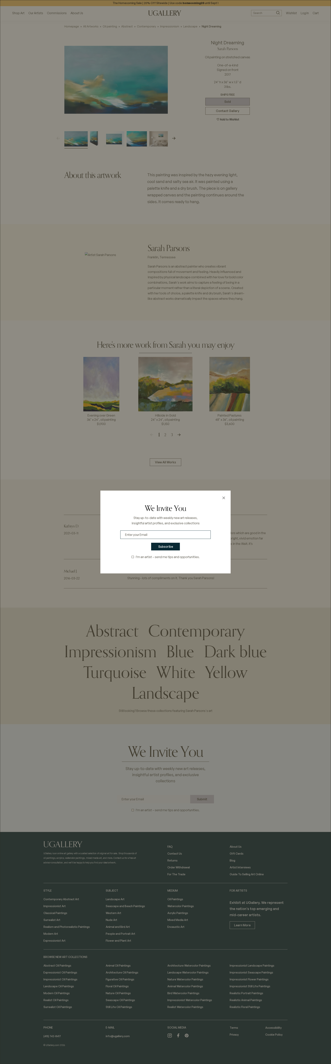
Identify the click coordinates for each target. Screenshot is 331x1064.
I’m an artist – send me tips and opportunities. (168, 557)
